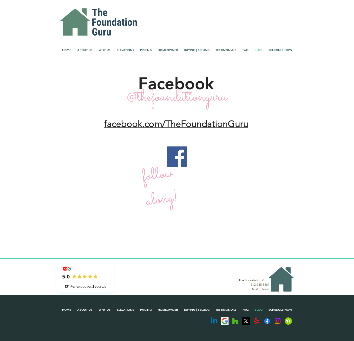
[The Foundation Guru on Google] (225, 321)
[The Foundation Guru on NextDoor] (288, 321)
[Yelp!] (256, 321)
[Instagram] (278, 321)
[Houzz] (235, 321)
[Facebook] (177, 156)
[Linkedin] (214, 321)
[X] (246, 321)
